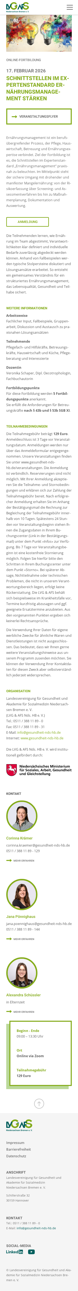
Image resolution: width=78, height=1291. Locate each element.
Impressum (15, 1143)
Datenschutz (16, 1156)
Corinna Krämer (19, 838)
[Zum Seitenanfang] (39, 1103)
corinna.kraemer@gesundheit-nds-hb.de (38, 845)
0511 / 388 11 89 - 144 (23, 929)
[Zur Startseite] (17, 7)
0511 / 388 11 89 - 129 (23, 851)
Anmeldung (28, 221)
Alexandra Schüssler (23, 995)
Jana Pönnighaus (20, 917)
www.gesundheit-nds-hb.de (42, 738)
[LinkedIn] (14, 1251)
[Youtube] (31, 1251)
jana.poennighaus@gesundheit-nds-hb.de (39, 923)
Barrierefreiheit (18, 1149)
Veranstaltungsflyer (38, 116)
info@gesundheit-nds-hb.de (39, 732)
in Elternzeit (15, 1002)
